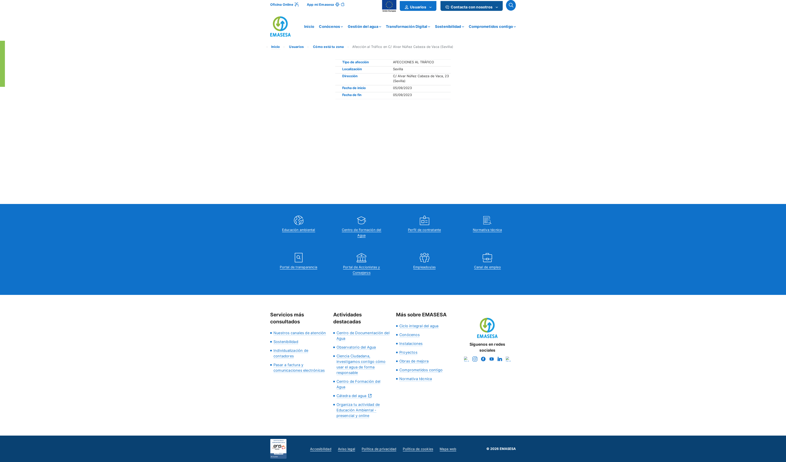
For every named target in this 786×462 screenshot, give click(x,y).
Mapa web (448, 449)
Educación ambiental (298, 230)
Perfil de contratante (424, 230)
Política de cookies (418, 449)
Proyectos (408, 352)
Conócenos (329, 26)
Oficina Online (281, 4)
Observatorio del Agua (356, 347)
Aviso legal (346, 449)
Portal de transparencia (298, 267)
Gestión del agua (363, 26)
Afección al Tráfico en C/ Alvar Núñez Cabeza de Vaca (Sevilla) (402, 47)
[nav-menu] (430, 7)
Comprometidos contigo (491, 26)
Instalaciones (411, 343)
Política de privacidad (379, 449)
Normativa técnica (487, 230)
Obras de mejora (414, 361)
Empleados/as (424, 267)
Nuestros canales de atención (299, 333)
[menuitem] (418, 6)
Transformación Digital (406, 26)
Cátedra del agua (352, 396)
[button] (511, 5)
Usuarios (296, 47)
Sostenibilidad (448, 26)
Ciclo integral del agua (419, 326)
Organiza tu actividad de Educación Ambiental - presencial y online (358, 410)
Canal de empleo (487, 267)
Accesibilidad (320, 449)
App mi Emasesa (320, 4)
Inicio (309, 26)
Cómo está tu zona (328, 47)
